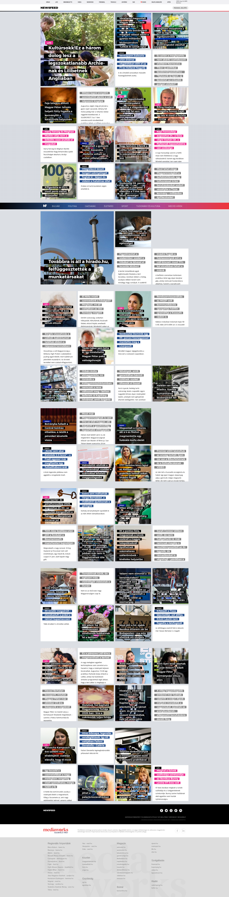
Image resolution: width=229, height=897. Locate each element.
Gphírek (124, 2)
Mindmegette (67, 2)
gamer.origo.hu (122, 856)
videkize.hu (121, 876)
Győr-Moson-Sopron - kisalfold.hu (60, 867)
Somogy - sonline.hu (55, 884)
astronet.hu (121, 847)
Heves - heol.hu (54, 873)
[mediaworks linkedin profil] (183, 830)
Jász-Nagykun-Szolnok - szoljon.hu (61, 876)
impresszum (172, 817)
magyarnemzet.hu (89, 861)
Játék (169, 2)
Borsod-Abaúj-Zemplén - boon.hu (60, 856)
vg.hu (84, 882)
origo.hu (85, 870)
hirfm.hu (154, 888)
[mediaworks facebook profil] (177, 830)
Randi (144, 2)
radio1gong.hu (156, 885)
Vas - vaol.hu (87, 843)
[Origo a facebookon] (161, 810)
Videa (79, 2)
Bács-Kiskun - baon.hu (56, 847)
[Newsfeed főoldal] (49, 810)
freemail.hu (155, 864)
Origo (48, 2)
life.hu (153, 849)
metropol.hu (156, 846)
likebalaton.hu (122, 858)
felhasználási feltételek (149, 817)
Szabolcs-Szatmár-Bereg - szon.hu (61, 887)
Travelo (113, 2)
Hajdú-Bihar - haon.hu (56, 870)
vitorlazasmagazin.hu (125, 873)
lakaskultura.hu (122, 853)
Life (56, 2)
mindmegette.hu (123, 864)
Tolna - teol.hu (53, 890)
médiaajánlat (182, 817)
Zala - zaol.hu (87, 849)
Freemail (102, 2)
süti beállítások (163, 817)
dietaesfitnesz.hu (123, 870)
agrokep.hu (86, 885)
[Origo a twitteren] (166, 810)
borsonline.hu (122, 891)
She (134, 2)
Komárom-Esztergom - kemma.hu (60, 878)
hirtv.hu (85, 867)
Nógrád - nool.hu (54, 881)
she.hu (154, 852)
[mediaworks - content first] (55, 831)
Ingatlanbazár (157, 2)
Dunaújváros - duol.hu (56, 861)
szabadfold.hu (87, 864)
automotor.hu (122, 850)
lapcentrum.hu (156, 873)
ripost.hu (154, 843)
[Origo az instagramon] (171, 810)
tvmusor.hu (121, 878)
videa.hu (154, 870)
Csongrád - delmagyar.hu (57, 858)
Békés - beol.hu (54, 853)
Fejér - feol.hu (53, 864)
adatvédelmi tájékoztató (132, 817)
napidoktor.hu (122, 861)
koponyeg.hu (156, 867)
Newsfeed (90, 2)
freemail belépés (180, 8)
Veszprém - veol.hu (89, 846)
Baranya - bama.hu (55, 850)
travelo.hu (120, 867)
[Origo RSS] (180, 810)
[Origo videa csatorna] (175, 810)
